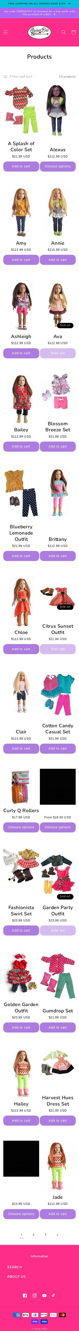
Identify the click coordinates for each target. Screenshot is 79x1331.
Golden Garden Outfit (21, 1007)
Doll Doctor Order (57, 793)
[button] (5, 32)
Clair (21, 732)
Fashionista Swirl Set (21, 910)
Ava (57, 336)
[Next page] (57, 1235)
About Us (16, 1277)
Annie (57, 243)
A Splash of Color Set (21, 147)
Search (14, 1267)
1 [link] (21, 1235)
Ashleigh (21, 336)
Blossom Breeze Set (57, 427)
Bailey (21, 430)
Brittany (58, 539)
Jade (58, 1197)
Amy (21, 243)
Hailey (21, 1104)
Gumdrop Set (58, 1011)
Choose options (58, 166)
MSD (44, 1328)
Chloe (21, 632)
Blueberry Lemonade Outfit (21, 533)
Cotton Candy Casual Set (57, 729)
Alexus (58, 150)
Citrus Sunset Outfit (57, 629)
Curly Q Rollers (21, 810)
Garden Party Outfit (58, 910)
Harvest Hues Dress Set (58, 1101)
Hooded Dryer (21, 1165)
